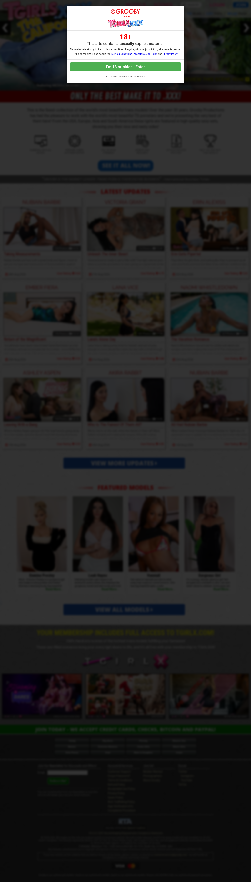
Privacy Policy (170, 54)
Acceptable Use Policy (145, 54)
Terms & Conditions (121, 54)
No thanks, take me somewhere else (125, 76)
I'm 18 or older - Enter (125, 66)
